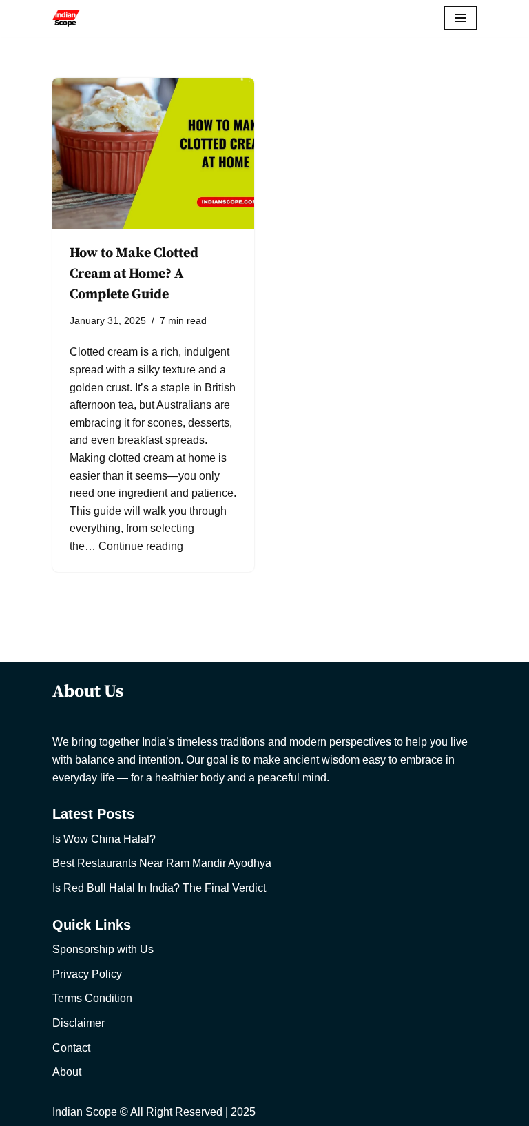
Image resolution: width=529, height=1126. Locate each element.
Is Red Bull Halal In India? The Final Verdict (159, 888)
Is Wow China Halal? (104, 839)
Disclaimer (78, 1023)
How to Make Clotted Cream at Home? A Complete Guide (134, 274)
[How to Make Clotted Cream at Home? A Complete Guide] (153, 153)
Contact (71, 1048)
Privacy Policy (87, 974)
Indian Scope (84, 1112)
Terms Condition (92, 998)
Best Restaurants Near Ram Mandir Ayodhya (161, 863)
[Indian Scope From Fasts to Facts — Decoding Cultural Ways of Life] (66, 18)
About (66, 1072)
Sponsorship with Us (103, 949)
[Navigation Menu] (460, 18)
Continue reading (140, 546)
